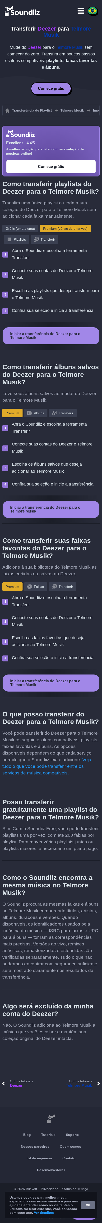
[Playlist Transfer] (22, 10)
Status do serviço (75, 1189)
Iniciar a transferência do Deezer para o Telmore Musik (45, 336)
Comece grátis (51, 88)
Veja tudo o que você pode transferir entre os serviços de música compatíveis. (46, 766)
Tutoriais (48, 1135)
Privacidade (49, 1189)
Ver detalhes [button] (44, 1212)
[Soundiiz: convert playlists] (51, 1119)
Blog (27, 1135)
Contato (68, 1158)
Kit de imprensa (39, 1158)
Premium (12, 413)
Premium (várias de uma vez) (65, 228)
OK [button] (88, 1205)
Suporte (72, 1135)
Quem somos (70, 1146)
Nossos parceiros (35, 1146)
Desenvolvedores (51, 1170)
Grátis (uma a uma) (20, 228)
